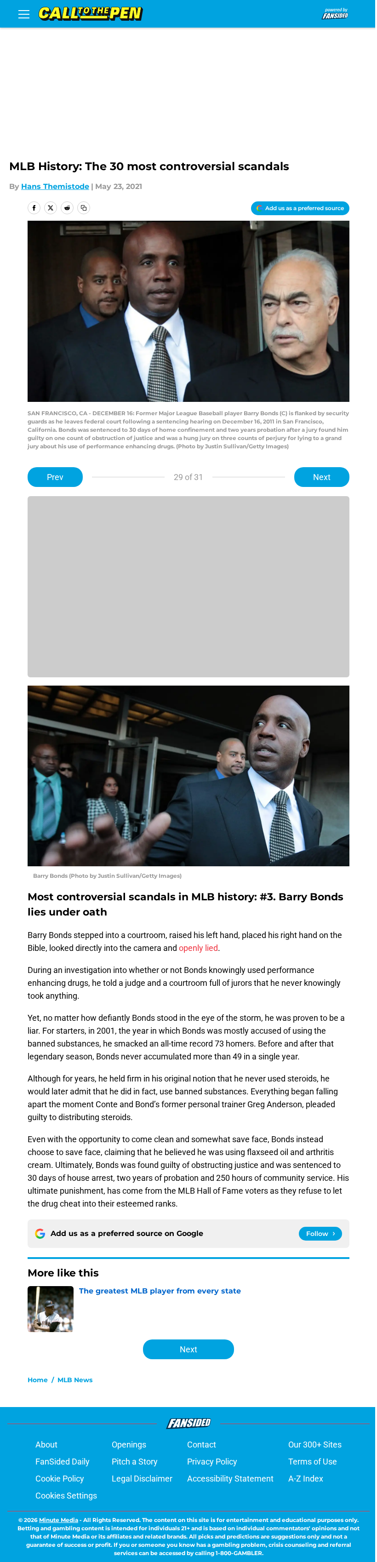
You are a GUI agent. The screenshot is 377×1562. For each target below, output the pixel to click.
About (46, 1444)
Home (38, 1380)
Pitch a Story (135, 1461)
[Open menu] (23, 13)
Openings (129, 1444)
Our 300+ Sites (315, 1444)
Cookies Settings (66, 1495)
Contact (201, 1444)
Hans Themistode (55, 186)
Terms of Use (312, 1461)
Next (322, 477)
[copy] (83, 207)
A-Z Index (305, 1478)
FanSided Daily (62, 1461)
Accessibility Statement (230, 1478)
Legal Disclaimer (142, 1478)
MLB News (74, 1380)
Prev (55, 477)
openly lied (198, 948)
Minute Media (58, 1519)
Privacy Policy (212, 1461)
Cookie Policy (59, 1478)
